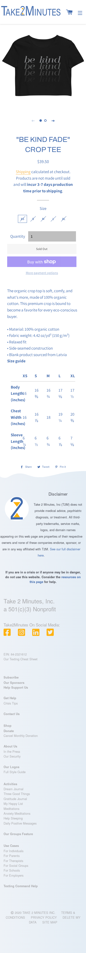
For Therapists (13, 860)
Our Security (12, 756)
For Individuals (13, 851)
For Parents (12, 855)
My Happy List (13, 803)
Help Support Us (16, 687)
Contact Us (12, 714)
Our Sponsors (14, 682)
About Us (10, 746)
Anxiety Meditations (17, 813)
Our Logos (11, 767)
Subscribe (11, 677)
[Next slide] (53, 120)
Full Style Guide (15, 772)
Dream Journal (13, 789)
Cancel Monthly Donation (21, 735)
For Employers (13, 875)
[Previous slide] (33, 120)
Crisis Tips (11, 703)
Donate (9, 731)
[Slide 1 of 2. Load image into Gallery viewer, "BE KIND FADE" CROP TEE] (40, 120)
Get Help (10, 698)
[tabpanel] (43, 66)
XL (63, 219)
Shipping (23, 171)
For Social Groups (16, 865)
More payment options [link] (42, 273)
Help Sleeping (13, 818)
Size (43, 208)
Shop (7, 725)
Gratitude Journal (15, 798)
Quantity (17, 236)
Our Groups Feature (18, 834)
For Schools (12, 870)
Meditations (11, 808)
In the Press (12, 751)
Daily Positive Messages (20, 823)
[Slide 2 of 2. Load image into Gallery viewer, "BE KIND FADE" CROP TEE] (45, 120)
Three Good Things (17, 793)
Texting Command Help (21, 886)
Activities (10, 784)
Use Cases (11, 846)
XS (22, 219)
